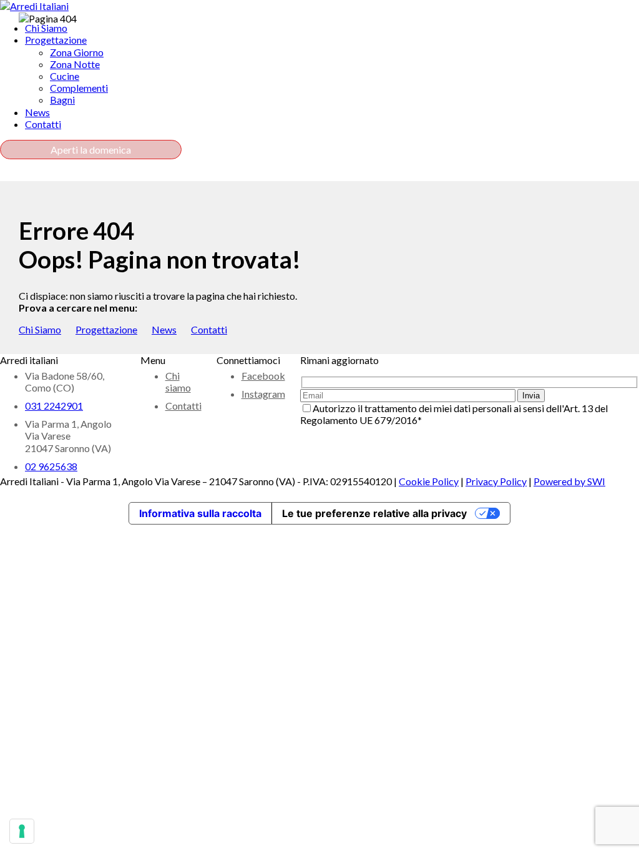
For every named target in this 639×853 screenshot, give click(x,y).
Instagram (263, 394)
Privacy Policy (496, 481)
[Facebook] (10, 175)
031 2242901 (54, 406)
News (164, 329)
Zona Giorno (77, 52)
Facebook (263, 376)
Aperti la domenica (91, 149)
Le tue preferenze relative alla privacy (374, 513)
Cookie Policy (429, 481)
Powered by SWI (569, 481)
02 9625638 (51, 466)
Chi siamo (178, 381)
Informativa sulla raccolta (200, 513)
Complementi (79, 88)
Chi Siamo (40, 329)
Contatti (209, 329)
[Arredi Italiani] (34, 6)
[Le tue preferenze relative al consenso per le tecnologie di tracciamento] (22, 831)
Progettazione (106, 329)
